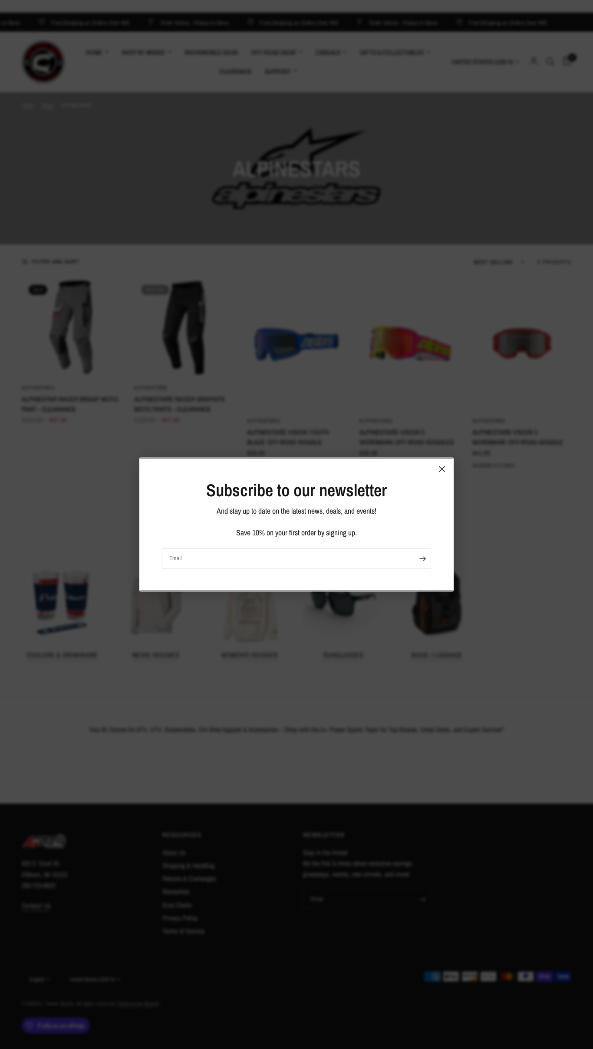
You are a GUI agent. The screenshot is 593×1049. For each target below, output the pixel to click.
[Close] (441, 468)
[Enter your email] (422, 558)
